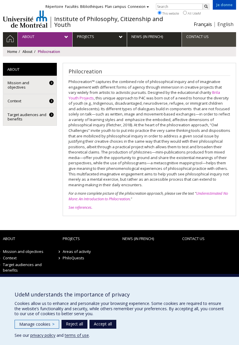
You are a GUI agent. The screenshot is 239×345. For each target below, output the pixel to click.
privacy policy (42, 335)
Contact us (193, 238)
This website (170, 13)
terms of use (77, 335)
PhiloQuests (73, 258)
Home (12, 51)
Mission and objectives (18, 84)
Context (14, 101)
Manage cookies (37, 324)
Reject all (74, 324)
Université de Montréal (25, 19)
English (225, 24)
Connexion (136, 6)
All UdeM (194, 13)
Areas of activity (77, 251)
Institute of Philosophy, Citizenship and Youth (108, 22)
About (27, 51)
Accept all (103, 324)
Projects (71, 238)
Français (203, 24)
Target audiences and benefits (27, 116)
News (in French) (138, 238)
